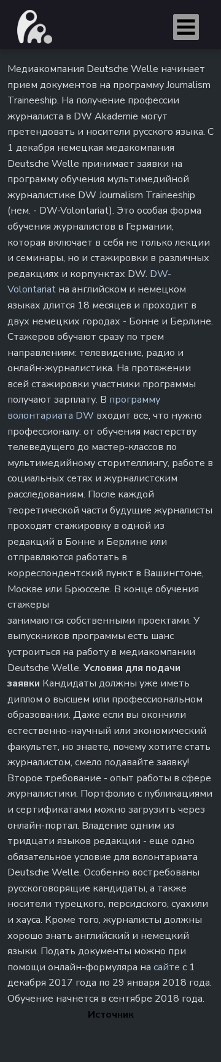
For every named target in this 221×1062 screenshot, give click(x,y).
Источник (111, 1014)
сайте (166, 967)
